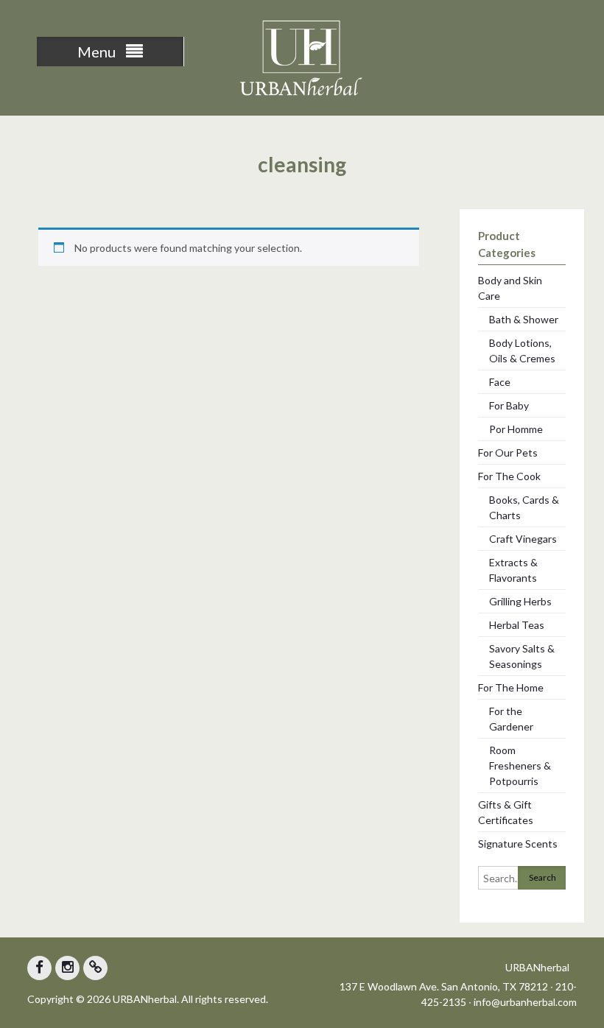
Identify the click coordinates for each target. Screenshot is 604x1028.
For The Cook (509, 476)
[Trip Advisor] (95, 968)
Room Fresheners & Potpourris (520, 765)
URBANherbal (537, 967)
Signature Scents (518, 843)
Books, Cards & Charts (524, 507)
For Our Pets (508, 452)
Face (499, 382)
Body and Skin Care (510, 288)
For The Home (511, 687)
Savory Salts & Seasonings (522, 656)
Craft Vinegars (523, 538)
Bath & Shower (523, 319)
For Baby (509, 405)
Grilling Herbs (520, 601)
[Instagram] (67, 968)
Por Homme (516, 429)
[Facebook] (39, 968)
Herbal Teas (516, 625)
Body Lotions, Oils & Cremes (522, 351)
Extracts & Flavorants (513, 570)
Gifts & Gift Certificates (505, 812)
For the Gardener (511, 719)
